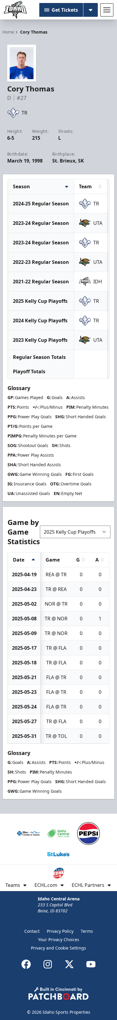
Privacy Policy (60, 931)
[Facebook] (26, 964)
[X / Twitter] (69, 964)
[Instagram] (47, 964)
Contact (32, 931)
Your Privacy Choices (58, 939)
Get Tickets (65, 10)
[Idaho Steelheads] (15, 10)
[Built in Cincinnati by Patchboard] (58, 993)
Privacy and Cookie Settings (58, 948)
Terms (87, 931)
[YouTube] (90, 964)
